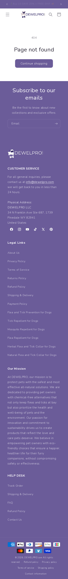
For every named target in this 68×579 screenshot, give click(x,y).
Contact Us (15, 519)
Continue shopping (34, 63)
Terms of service (26, 568)
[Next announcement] (61, 4)
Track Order (15, 486)
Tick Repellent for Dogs (23, 321)
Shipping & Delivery (20, 295)
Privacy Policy (16, 261)
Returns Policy (17, 278)
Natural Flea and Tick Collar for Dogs (32, 355)
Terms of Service (18, 270)
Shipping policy (46, 568)
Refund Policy (16, 287)
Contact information (35, 573)
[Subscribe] (56, 123)
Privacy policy (49, 562)
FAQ (10, 503)
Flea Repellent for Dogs (23, 338)
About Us (14, 253)
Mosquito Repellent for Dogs (26, 329)
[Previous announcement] (7, 4)
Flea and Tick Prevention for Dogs (30, 312)
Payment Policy (17, 304)
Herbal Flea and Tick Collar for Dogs (32, 346)
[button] (7, 14)
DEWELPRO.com (33, 557)
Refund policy (31, 562)
